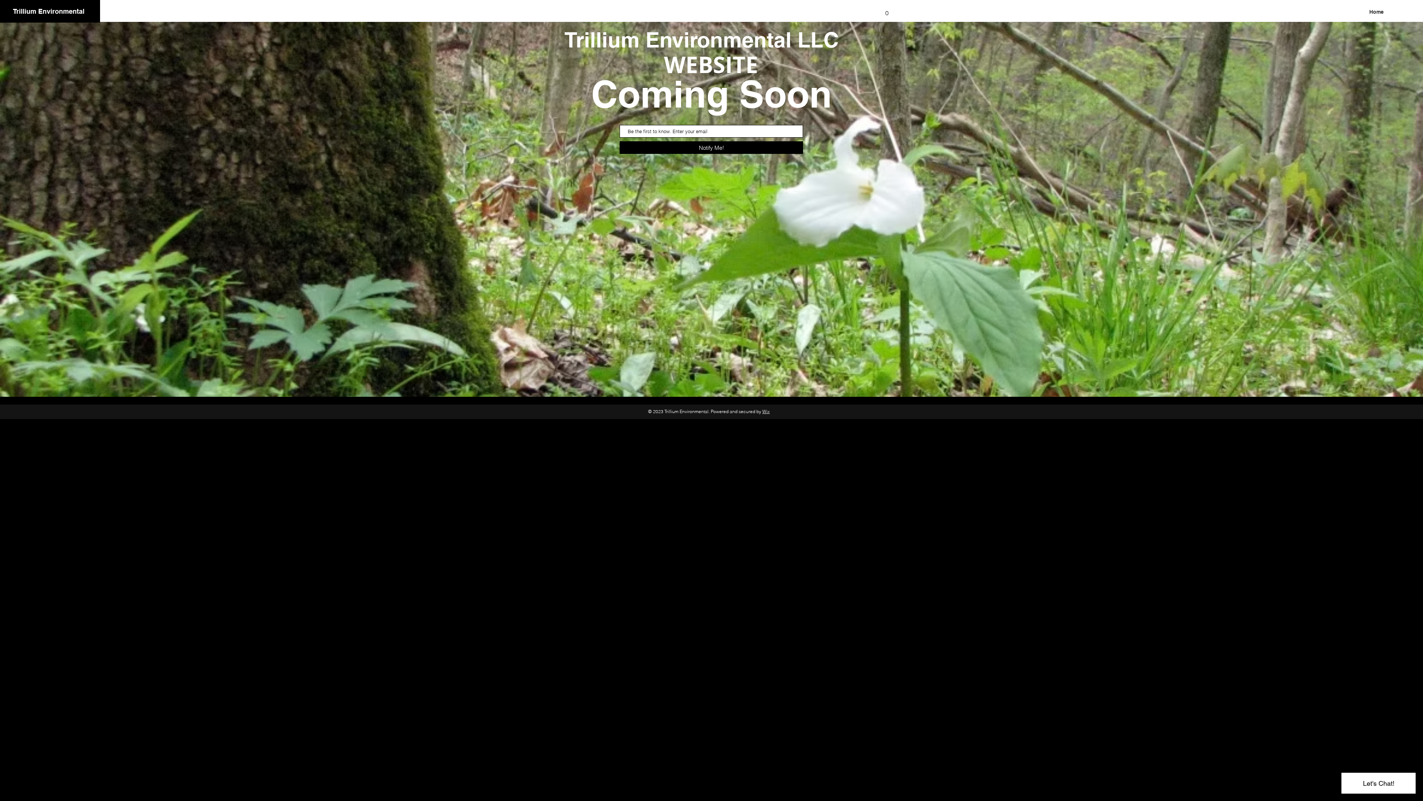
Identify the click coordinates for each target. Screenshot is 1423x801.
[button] (886, 10)
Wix (766, 411)
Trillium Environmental (48, 11)
